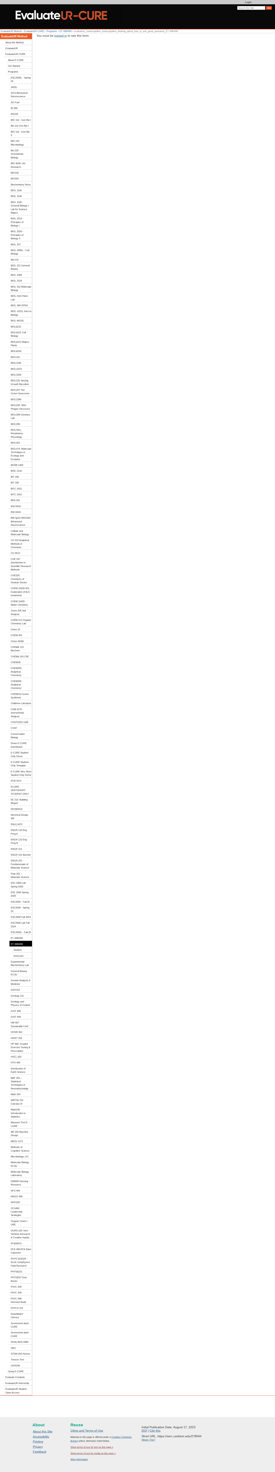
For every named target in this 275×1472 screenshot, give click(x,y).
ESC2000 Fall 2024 (21, 917)
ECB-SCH (16, 780)
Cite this (155, 1430)
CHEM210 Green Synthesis (20, 696)
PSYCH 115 (17, 1308)
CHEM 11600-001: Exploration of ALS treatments (20, 592)
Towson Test (17, 1359)
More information (79, 1459)
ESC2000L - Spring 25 (21, 79)
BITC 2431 (16, 488)
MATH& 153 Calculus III (17, 1102)
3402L (14, 87)
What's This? (148, 1440)
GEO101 (15, 989)
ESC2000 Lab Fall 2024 (20, 925)
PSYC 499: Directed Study (18, 1300)
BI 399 (14, 108)
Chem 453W (17, 641)
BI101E (14, 114)
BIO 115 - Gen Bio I (21, 120)
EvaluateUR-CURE (34, 31)
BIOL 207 (16, 244)
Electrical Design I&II (19, 817)
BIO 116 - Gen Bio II (20, 133)
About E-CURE (16, 60)
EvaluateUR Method (11, 31)
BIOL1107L (16, 369)
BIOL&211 (16, 326)
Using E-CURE (16, 1371)
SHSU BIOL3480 (19, 1342)
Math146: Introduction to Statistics (18, 1113)
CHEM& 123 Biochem (17, 649)
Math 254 (15, 1094)
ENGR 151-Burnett (21, 854)
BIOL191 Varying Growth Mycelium (20, 382)
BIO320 (15, 178)
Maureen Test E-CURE (19, 1124)
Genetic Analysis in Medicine (21, 982)
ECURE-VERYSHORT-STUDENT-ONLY (20, 790)
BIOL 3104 (16, 280)
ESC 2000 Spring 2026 (20, 894)
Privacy (38, 1446)
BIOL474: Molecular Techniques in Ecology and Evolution (21, 454)
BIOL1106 (16, 363)
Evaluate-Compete (15, 1377)
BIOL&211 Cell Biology (18, 334)
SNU (13, 1348)
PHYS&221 (16, 1271)
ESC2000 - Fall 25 (20, 901)
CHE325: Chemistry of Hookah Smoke (19, 579)
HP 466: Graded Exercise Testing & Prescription (20, 1047)
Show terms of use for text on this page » (91, 1447)
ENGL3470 (16, 824)
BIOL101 (15, 357)
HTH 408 (15, 1062)
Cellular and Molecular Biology (20, 533)
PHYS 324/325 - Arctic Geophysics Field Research (20, 1262)
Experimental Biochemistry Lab (20, 963)
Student (17, 950)
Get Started (14, 66)
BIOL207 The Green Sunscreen (20, 392)
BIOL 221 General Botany (20, 267)
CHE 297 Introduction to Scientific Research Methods (21, 564)
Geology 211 (17, 995)
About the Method (14, 42)
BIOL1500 (16, 374)
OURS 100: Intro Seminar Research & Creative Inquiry (20, 1234)
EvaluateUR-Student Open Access (16, 1391)
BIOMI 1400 (17, 465)
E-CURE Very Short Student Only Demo (21, 773)
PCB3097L (16, 1243)
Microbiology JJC (20, 1156)
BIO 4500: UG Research (18, 165)
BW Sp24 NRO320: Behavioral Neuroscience (21, 521)
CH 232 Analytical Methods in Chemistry (20, 544)
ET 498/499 (66, 31)
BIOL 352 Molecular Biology (21, 288)
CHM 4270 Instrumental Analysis (17, 713)
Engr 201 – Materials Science (20, 875)
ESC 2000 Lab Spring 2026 (18, 885)
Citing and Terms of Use (86, 1430)
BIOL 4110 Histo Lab (19, 298)
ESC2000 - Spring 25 (20, 909)
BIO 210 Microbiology (17, 143)
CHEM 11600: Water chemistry (19, 603)
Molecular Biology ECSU (20, 1164)
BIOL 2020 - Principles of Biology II (17, 235)
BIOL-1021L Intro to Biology (21, 313)
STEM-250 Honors (20, 1353)
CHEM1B (15, 662)
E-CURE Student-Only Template (20, 764)
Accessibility (41, 1436)
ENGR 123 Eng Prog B (19, 841)
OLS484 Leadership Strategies (16, 1212)
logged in (60, 35)
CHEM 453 (16, 635)
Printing (38, 1441)
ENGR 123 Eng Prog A (19, 832)
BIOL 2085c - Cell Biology (20, 252)
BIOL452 (15, 442)
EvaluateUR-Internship (17, 1383)
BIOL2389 (16, 399)
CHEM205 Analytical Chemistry (16, 671)
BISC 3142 (16, 471)
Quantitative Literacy (17, 1316)
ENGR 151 (16, 849)
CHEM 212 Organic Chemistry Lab (21, 622)
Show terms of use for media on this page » (93, 1453)
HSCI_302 (16, 1056)
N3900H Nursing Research (19, 1183)
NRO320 (15, 1202)
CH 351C (15, 553)
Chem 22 (15, 629)
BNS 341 (15, 500)
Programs (52, 31)
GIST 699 (16, 1011)
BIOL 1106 (16, 190)
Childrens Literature (21, 703)
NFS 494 (15, 1190)
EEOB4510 (16, 809)
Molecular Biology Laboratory (20, 1173)
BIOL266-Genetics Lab (20, 416)
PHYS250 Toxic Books (19, 1279)
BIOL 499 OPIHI (19, 305)
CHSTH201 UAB (19, 722)
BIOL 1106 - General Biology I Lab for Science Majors (20, 207)
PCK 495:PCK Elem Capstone (21, 1251)
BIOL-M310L (17, 320)
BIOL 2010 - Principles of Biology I (17, 222)
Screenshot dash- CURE (20, 1325)
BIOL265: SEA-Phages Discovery (20, 407)
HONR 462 (16, 1032)
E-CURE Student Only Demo (19, 754)
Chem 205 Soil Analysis (18, 612)
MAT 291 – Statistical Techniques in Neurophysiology (19, 1083)
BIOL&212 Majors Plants (20, 344)
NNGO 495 (17, 1196)
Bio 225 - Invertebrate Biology (17, 154)
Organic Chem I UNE (19, 1223)
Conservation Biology (18, 736)
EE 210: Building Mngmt (19, 801)
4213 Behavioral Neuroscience (19, 95)
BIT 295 (15, 477)
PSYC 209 (16, 1287)
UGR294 (15, 1365)
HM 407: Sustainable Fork (19, 1024)
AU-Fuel (15, 102)
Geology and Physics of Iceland (20, 1003)
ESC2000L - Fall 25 (21, 932)
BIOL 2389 (16, 275)
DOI (144, 1430)
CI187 (14, 728)
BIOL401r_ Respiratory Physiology (17, 433)
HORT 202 (16, 1038)
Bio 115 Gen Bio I (20, 125)
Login (248, 2)
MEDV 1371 (17, 1141)
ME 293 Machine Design (19, 1134)
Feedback (39, 1451)
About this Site (42, 1431)
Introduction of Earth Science (18, 1070)
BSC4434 (16, 506)
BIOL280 (15, 424)
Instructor (19, 956)
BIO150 (15, 172)
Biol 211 (15, 259)
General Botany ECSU (19, 973)
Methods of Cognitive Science (20, 1149)
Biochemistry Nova (21, 184)
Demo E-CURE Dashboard (19, 745)
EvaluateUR (11, 48)
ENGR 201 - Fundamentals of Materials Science (20, 864)
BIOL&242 (16, 351)
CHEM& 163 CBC (20, 656)
